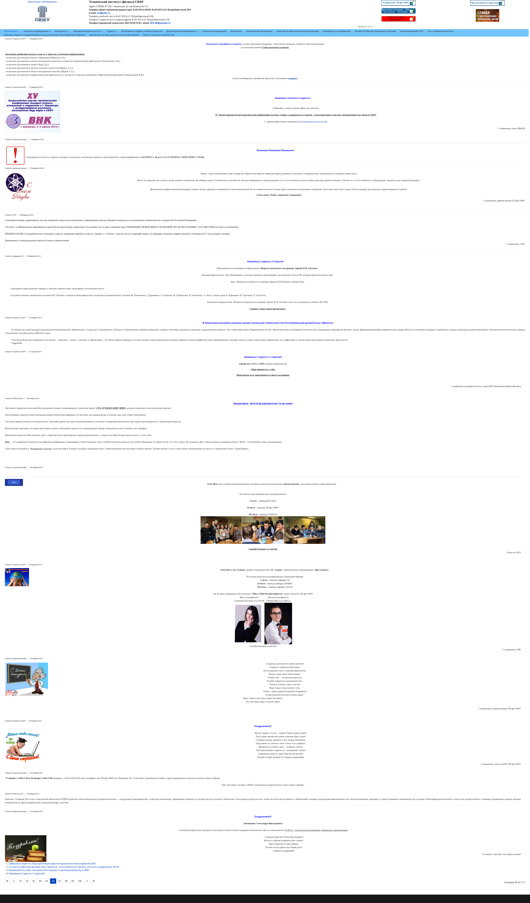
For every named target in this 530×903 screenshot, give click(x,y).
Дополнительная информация (180, 31)
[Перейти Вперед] (87, 881)
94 (40, 881)
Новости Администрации (16, 139)
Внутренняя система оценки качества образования (114, 35)
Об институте (10, 31)
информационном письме (315, 122)
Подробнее (16, 343)
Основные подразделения (35, 31)
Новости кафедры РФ (14, 256)
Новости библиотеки (14, 398)
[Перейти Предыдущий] (14, 881)
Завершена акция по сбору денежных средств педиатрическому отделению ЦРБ (52, 863)
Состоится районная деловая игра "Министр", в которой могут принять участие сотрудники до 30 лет (64, 866)
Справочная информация (214, 31)
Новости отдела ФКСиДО (15, 467)
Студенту (110, 31)
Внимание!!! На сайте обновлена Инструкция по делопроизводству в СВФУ (49, 870)
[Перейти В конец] (94, 881)
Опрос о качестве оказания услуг (159, 35)
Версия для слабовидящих (42, 1)
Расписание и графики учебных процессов (141, 31)
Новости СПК (10, 215)
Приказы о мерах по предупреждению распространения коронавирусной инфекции (44, 35)
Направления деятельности (86, 31)
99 (72, 881)
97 (59, 881)
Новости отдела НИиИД (15, 87)
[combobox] (374, 26)
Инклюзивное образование (259, 31)
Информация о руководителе (337, 31)
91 (20, 881)
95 (46, 881)
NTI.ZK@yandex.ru (160, 22)
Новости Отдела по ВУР (15, 38)
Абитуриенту (61, 31)
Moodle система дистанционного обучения (375, 31)
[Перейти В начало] (7, 881)
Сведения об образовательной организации (297, 31)
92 (27, 881)
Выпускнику (236, 31)
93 (33, 881)
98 (66, 881)
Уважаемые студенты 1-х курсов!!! (27, 873)
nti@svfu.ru (103, 12)
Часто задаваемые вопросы (440, 31)
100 (80, 881)
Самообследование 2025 (411, 31)
